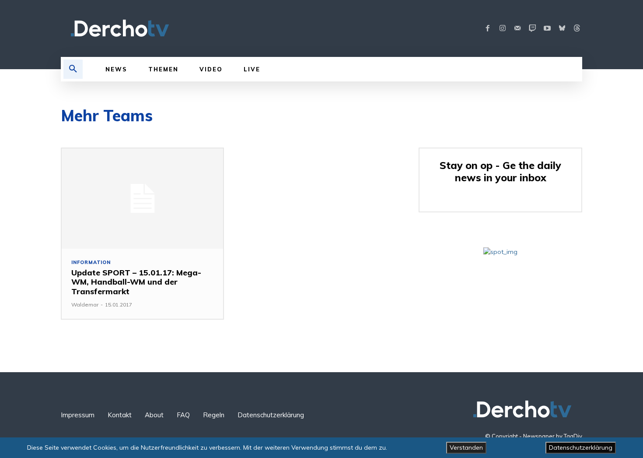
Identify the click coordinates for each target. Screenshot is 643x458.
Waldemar (84, 304)
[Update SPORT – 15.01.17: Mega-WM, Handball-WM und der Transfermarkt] (142, 198)
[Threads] (577, 28)
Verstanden (466, 447)
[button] (73, 69)
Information (91, 262)
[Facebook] (487, 28)
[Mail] (517, 28)
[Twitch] (532, 28)
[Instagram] (502, 28)
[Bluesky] (562, 28)
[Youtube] (547, 28)
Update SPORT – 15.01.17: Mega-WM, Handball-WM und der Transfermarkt (136, 282)
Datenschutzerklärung (580, 447)
